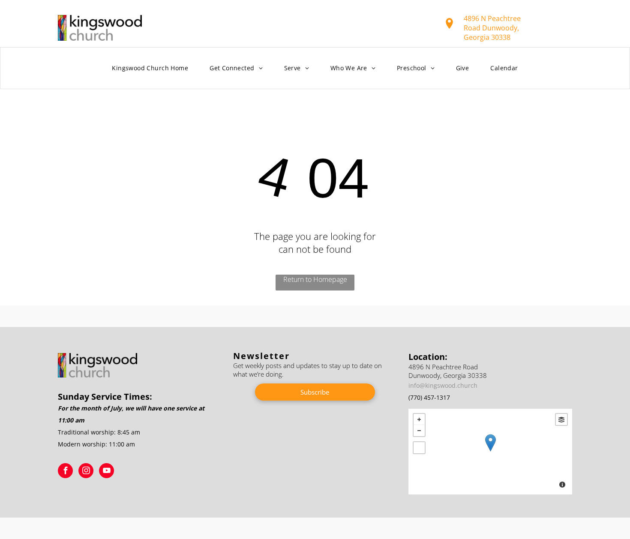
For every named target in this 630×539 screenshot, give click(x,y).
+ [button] (419, 419)
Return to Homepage (315, 279)
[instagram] (85, 471)
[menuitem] (150, 68)
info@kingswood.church (442, 385)
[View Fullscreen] (419, 447)
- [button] (419, 430)
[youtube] (106, 471)
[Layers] (561, 419)
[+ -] (490, 451)
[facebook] (65, 471)
